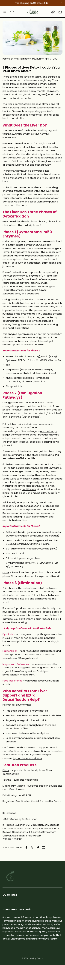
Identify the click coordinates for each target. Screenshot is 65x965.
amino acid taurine (29, 485)
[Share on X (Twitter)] (32, 847)
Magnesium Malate (32, 369)
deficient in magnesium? (20, 674)
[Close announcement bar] (61, 2)
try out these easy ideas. (27, 758)
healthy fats (29, 489)
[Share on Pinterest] (37, 847)
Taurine (7, 779)
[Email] (43, 847)
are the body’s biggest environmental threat (30, 432)
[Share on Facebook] (26, 847)
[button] (5, 11)
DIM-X (6, 572)
